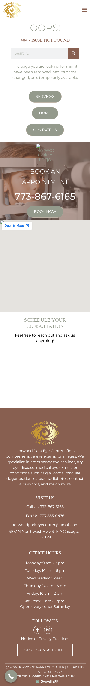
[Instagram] (48, 630)
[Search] (73, 53)
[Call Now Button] (11, 676)
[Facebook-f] (37, 630)
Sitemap (55, 672)
